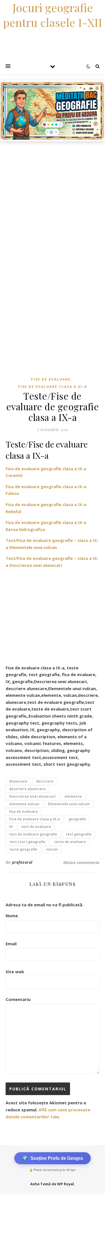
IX (11, 826)
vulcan (52, 849)
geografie (77, 819)
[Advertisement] (52, 199)
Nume (12, 915)
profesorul (22, 862)
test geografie (79, 834)
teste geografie (23, 849)
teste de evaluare (70, 841)
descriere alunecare (27, 788)
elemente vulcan (24, 804)
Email (11, 943)
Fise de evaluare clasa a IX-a (34, 819)
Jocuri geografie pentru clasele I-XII (52, 15)
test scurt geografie (27, 841)
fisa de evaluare (23, 811)
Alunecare (18, 781)
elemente (73, 796)
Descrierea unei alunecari (32, 796)
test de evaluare (36, 826)
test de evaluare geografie (33, 834)
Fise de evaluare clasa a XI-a (52, 386)
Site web (15, 971)
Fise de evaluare (51, 379)
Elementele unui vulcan (69, 804)
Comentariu (18, 999)
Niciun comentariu (81, 862)
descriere (44, 781)
